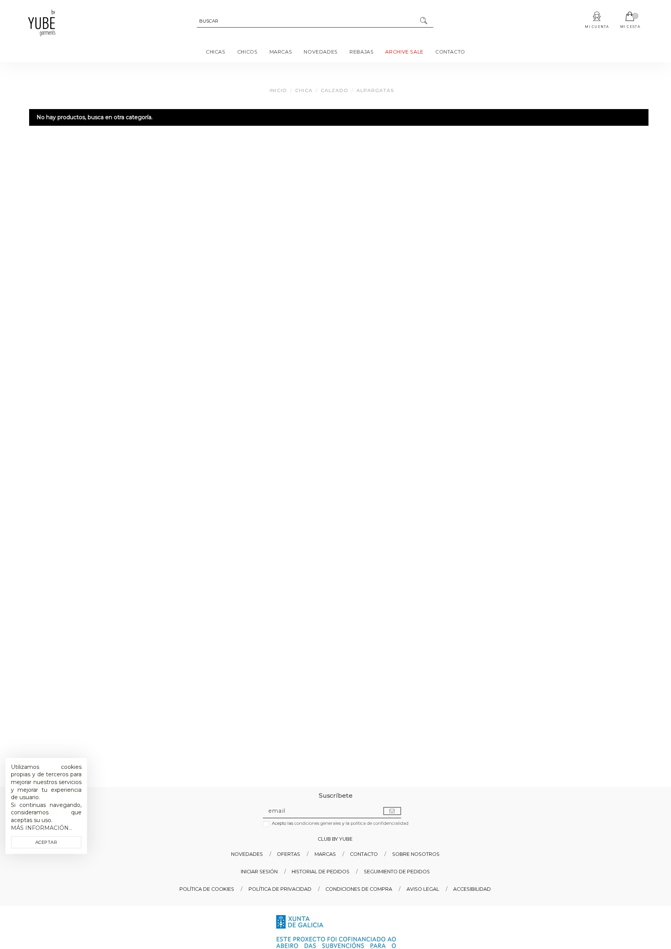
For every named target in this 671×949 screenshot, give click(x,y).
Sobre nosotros (416, 854)
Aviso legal (423, 889)
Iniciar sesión (259, 871)
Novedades (247, 854)
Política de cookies (206, 889)
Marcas (325, 854)
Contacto (364, 854)
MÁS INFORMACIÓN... (41, 827)
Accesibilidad (472, 889)
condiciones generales (317, 823)
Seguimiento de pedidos (397, 871)
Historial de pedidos (320, 871)
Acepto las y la (340, 823)
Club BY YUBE (335, 839)
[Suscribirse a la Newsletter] (392, 811)
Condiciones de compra (358, 889)
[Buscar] (424, 21)
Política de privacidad (280, 889)
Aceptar (46, 842)
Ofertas (288, 854)
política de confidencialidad (380, 823)
